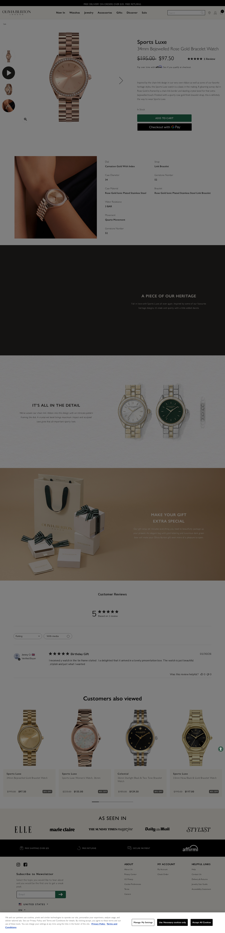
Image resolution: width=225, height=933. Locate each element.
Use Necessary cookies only (172, 922)
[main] (112, 922)
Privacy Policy (98, 924)
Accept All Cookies (201, 922)
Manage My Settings (143, 922)
